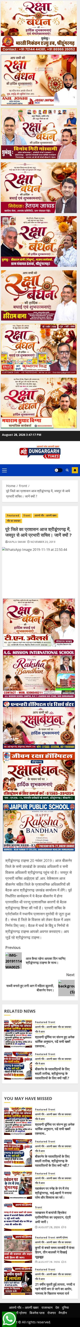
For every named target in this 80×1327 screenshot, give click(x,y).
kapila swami (17, 542)
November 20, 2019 (43, 542)
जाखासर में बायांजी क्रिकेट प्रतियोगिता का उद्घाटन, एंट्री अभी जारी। (53, 1217)
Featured (13, 515)
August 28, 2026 (49, 1227)
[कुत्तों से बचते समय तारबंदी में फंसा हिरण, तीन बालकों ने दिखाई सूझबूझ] (18, 1249)
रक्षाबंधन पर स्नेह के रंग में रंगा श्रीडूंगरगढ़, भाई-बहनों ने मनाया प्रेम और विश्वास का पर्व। (53, 1193)
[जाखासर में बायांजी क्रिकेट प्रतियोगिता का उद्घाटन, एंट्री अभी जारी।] (18, 1217)
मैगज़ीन (63, 1313)
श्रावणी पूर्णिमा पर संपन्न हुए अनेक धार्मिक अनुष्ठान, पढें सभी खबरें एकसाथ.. (54, 1042)
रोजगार (51, 1313)
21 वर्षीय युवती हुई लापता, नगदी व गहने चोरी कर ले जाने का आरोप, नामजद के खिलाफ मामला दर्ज (55, 1289)
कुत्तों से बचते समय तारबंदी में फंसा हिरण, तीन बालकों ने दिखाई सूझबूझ (54, 1252)
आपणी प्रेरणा (62, 1237)
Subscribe (75, 470)
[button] (4, 470)
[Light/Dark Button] (58, 470)
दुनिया (65, 1307)
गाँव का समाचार (13, 521)
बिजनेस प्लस (37, 1313)
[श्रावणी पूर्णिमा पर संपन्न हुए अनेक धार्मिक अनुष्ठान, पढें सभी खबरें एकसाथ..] (18, 1033)
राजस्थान (47, 1307)
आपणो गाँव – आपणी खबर (24, 1307)
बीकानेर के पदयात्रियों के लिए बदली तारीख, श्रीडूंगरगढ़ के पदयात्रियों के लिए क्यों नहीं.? (52, 1074)
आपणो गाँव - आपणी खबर (45, 515)
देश (57, 1307)
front (26, 515)
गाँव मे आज (40, 1031)
